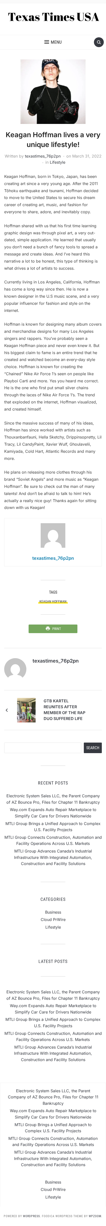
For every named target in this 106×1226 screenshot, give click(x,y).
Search (92, 748)
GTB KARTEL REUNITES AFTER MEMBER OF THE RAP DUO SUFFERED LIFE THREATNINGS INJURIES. (64, 710)
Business (53, 912)
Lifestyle (57, 162)
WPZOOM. (95, 1216)
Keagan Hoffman (53, 601)
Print (56, 629)
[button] (53, 42)
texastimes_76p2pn (43, 156)
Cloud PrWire (53, 919)
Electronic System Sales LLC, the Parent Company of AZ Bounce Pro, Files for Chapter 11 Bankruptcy (53, 1097)
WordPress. (32, 1216)
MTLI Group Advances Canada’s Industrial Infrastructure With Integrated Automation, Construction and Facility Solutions (53, 857)
